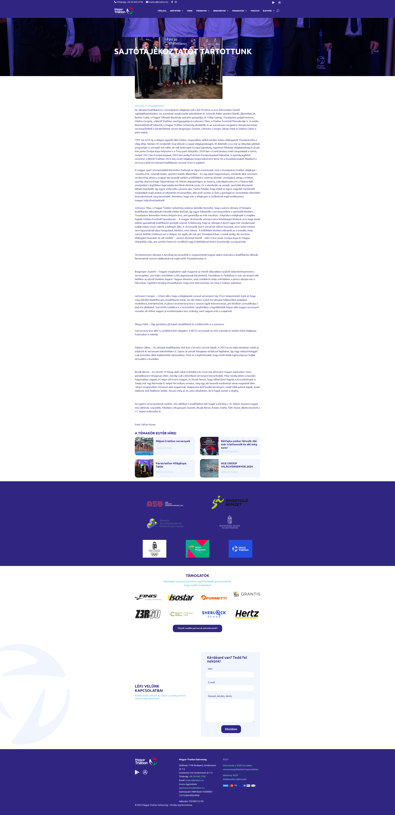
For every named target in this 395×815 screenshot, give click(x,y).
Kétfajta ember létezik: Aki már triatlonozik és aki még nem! (239, 444)
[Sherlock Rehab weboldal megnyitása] (214, 618)
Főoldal (162, 10)
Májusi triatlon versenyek (173, 441)
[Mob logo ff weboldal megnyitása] (154, 556)
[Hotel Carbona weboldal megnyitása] (181, 618)
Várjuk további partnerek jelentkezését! (197, 628)
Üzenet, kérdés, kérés (220, 695)
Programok (238, 10)
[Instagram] (176, 1)
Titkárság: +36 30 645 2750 (129, 1)
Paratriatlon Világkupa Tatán (171, 465)
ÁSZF (226, 759)
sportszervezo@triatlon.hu (192, 788)
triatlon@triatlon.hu (158, 1)
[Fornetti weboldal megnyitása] (214, 602)
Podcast (255, 10)
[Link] (123, 10)
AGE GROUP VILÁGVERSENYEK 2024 (237, 465)
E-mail (211, 682)
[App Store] (279, 3)
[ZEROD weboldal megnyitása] (148, 618)
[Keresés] (277, 10)
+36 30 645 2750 (197, 776)
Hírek (190, 10)
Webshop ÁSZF (230, 775)
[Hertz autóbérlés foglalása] (247, 618)
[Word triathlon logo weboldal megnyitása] (240, 556)
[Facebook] (172, 1)
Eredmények (219, 10)
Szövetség (175, 10)
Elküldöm (231, 729)
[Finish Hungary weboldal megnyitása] (148, 602)
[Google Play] (273, 3)
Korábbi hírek (156, 105)
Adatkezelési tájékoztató (235, 779)
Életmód (267, 10)
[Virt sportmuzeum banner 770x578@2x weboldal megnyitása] (197, 556)
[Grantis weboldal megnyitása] (247, 595)
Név (210, 668)
